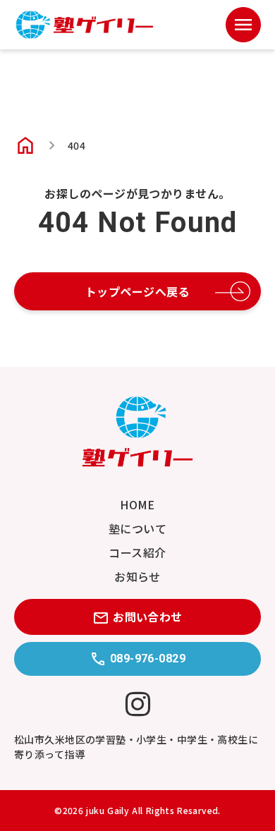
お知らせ (137, 576)
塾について (137, 528)
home (25, 145)
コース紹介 (137, 552)
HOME (137, 504)
